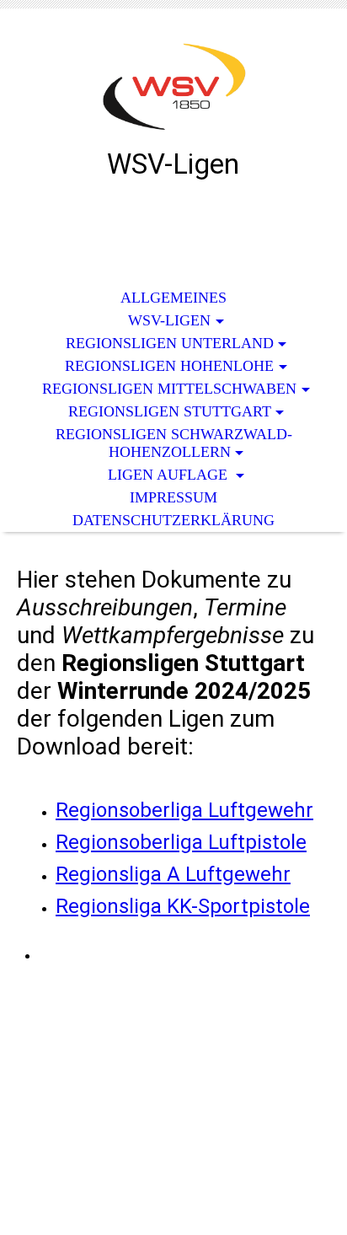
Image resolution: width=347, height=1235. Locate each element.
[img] (173, 90)
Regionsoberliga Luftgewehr (184, 810)
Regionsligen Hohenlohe (169, 365)
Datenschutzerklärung (173, 520)
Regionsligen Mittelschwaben (169, 388)
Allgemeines (173, 297)
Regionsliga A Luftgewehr (173, 874)
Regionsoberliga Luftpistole (181, 842)
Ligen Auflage (170, 474)
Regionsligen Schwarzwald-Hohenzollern (174, 443)
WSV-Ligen (169, 320)
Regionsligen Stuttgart (169, 411)
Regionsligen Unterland (170, 343)
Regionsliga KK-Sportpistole (183, 906)
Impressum (173, 497)
